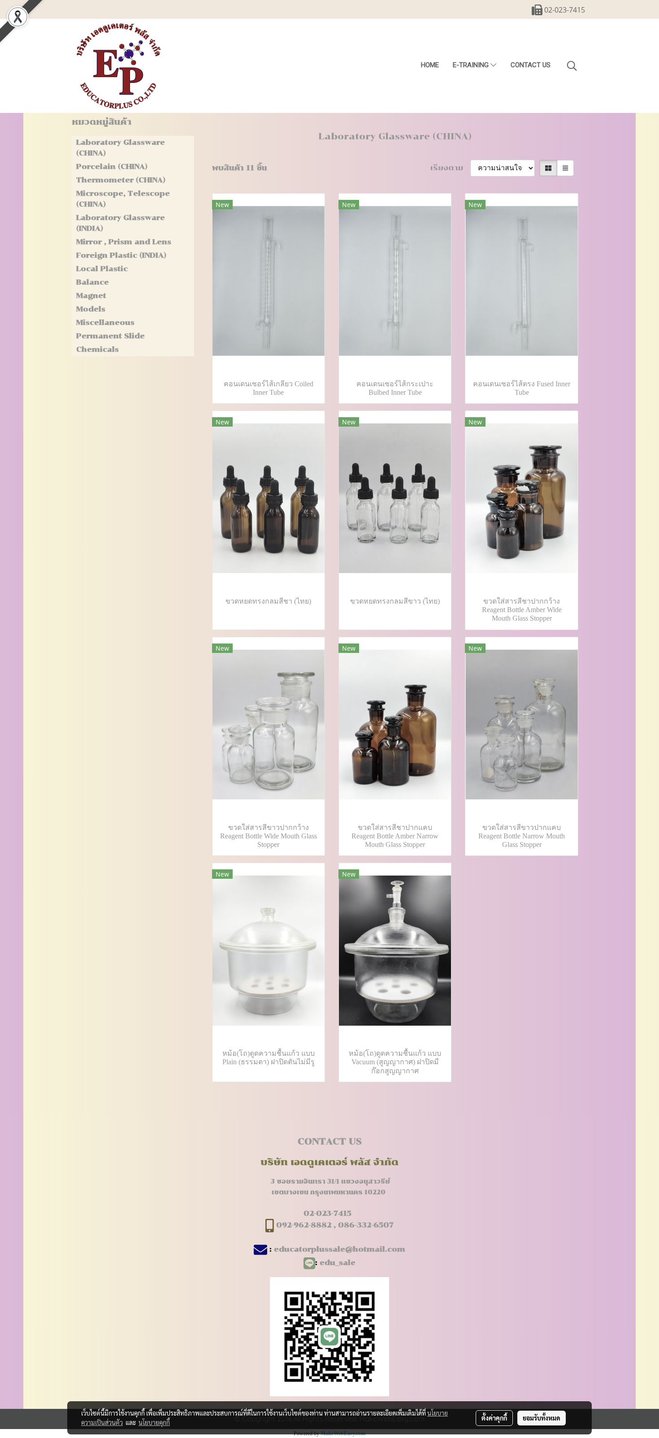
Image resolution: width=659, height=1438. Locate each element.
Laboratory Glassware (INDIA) (120, 223)
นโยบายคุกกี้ (154, 1422)
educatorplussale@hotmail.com (339, 1249)
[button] (572, 65)
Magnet (91, 295)
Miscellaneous (105, 322)
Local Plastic (102, 268)
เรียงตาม (450, 168)
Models (90, 309)
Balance (92, 282)
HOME (430, 65)
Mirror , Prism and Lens (123, 242)
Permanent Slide (110, 336)
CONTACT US (531, 65)
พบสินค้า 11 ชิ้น (239, 168)
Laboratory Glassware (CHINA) (120, 147)
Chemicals (97, 349)
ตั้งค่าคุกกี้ (494, 1418)
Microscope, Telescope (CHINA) (123, 198)
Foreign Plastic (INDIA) (121, 255)
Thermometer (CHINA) (120, 180)
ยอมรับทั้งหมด (541, 1418)
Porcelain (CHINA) (111, 166)
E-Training (471, 65)
